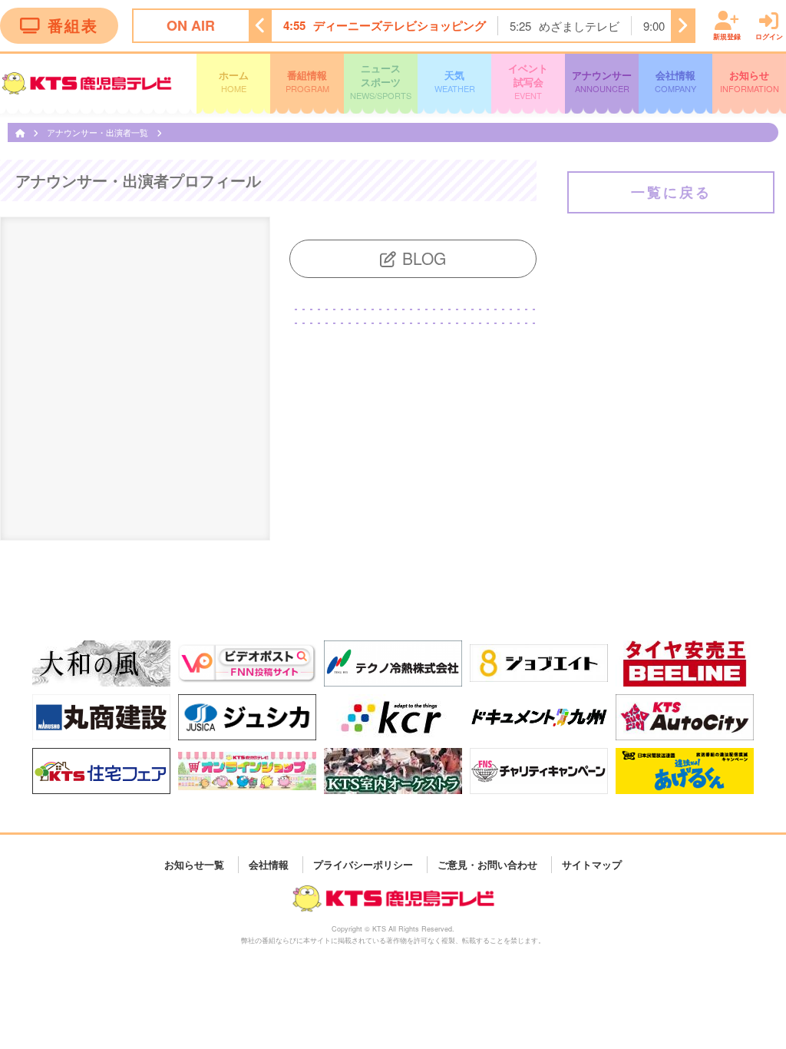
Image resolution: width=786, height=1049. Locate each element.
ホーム (234, 81)
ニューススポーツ (380, 81)
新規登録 (727, 35)
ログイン (769, 35)
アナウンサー (602, 81)
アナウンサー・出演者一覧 (98, 132)
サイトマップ (592, 864)
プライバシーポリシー (363, 864)
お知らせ (749, 81)
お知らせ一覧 (194, 864)
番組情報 (307, 81)
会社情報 (675, 81)
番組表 (73, 25)
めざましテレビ (579, 26)
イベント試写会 (528, 81)
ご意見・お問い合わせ (487, 864)
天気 (454, 81)
